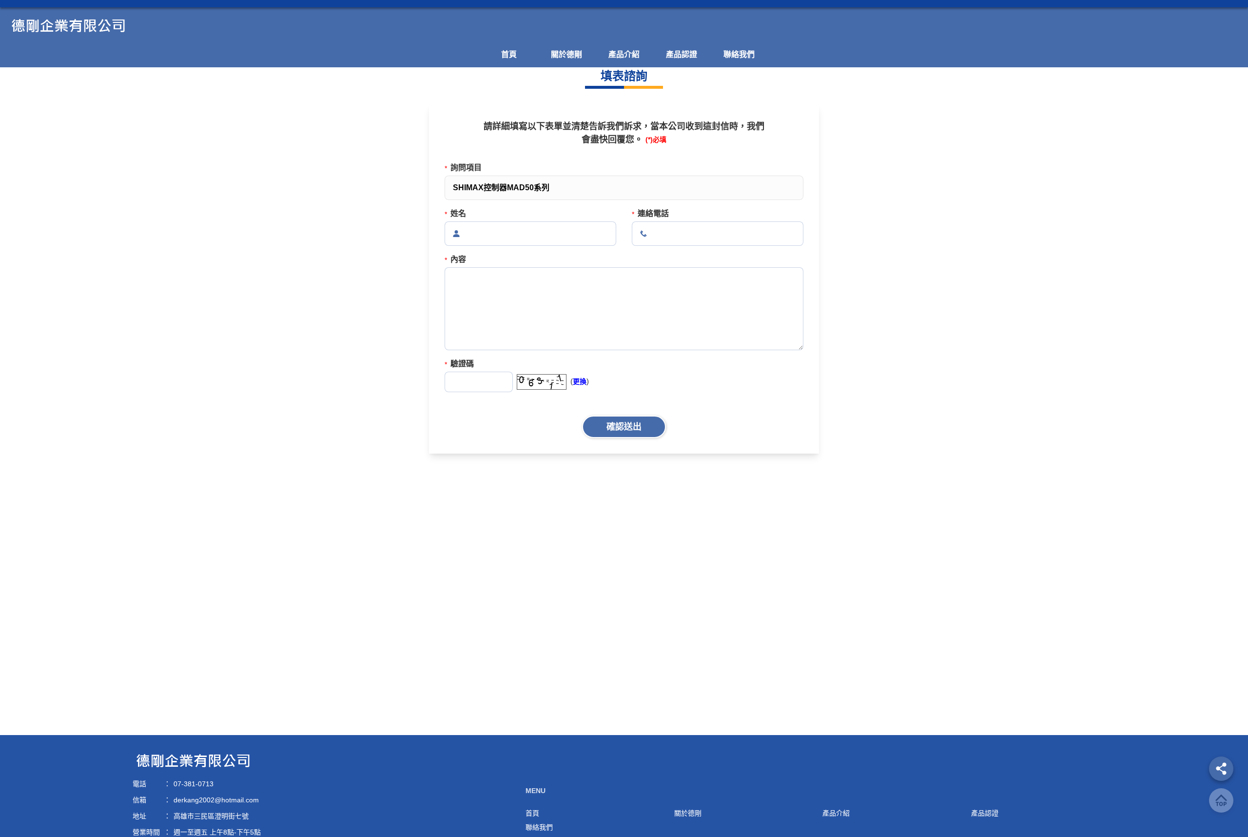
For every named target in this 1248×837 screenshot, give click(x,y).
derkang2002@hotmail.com (216, 800)
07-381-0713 (194, 784)
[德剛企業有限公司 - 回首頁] (624, 26)
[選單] (1221, 769)
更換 (579, 381)
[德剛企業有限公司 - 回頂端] (1221, 800)
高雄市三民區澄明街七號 (211, 816)
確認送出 (624, 427)
